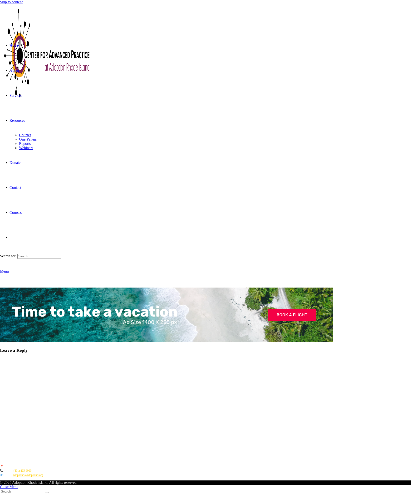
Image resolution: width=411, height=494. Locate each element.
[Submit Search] (47, 492)
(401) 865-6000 (22, 470)
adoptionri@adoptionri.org (28, 475)
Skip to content (11, 2)
